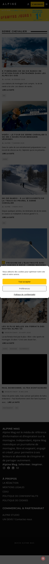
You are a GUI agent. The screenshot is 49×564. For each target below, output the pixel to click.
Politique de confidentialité (24, 294)
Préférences (24, 288)
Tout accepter (24, 281)
